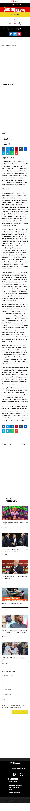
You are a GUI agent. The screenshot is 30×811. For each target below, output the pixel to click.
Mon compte (15, 21)
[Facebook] (11, 34)
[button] (15, 5)
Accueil (3, 45)
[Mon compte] (15, 18)
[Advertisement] (15, 64)
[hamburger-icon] (10, 23)
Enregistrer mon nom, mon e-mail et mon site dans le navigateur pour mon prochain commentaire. (14, 706)
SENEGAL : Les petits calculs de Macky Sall (11, 29)
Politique (8, 45)
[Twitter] (15, 34)
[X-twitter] (21, 774)
